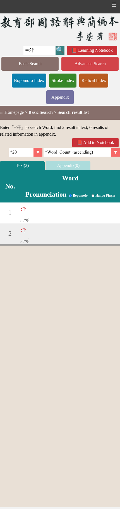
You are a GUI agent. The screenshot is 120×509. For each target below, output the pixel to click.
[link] (82, 152)
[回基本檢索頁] (60, 28)
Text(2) (22, 165)
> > (44, 112)
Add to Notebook (98, 142)
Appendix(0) (68, 165)
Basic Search (30, 63)
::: (1, 112)
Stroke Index (63, 80)
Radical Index (93, 80)
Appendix (60, 97)
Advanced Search (90, 63)
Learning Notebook (95, 50)
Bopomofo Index (29, 80)
